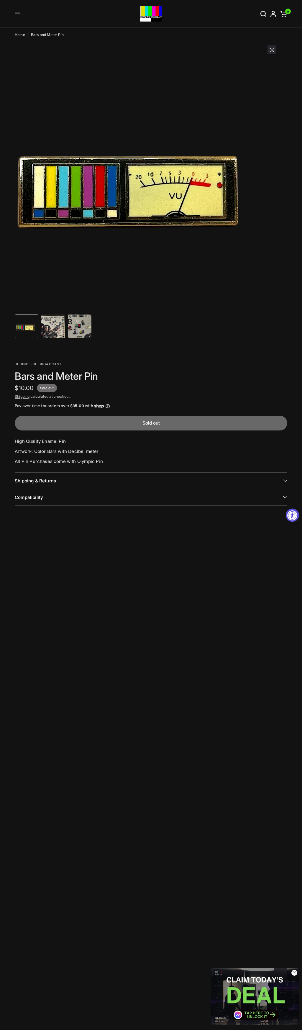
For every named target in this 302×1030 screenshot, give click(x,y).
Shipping (22, 396)
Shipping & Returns (35, 481)
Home (20, 34)
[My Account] (273, 13)
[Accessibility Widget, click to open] (292, 515)
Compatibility (29, 497)
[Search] (263, 13)
